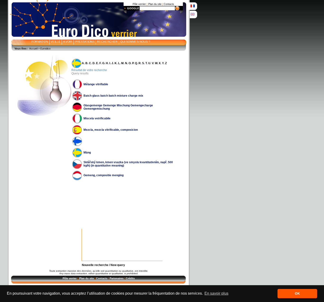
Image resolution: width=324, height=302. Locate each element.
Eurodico (45, 48)
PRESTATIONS (84, 41)
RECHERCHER (107, 41)
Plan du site (86, 278)
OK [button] (297, 293)
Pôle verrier (70, 278)
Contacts (101, 278)
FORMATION (40, 41)
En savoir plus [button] (216, 293)
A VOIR (67, 41)
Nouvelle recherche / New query (103, 265)
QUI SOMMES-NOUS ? (135, 41)
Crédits (130, 278)
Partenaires (117, 278)
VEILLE (55, 41)
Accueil (33, 48)
